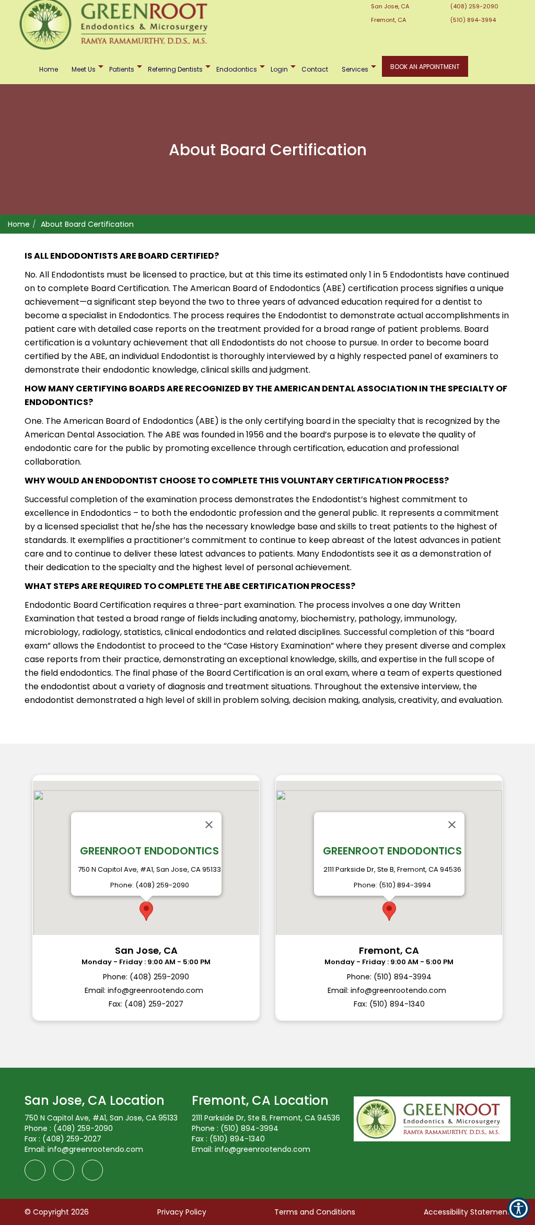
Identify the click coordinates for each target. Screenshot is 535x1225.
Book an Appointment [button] (425, 66)
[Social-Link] (223, 5)
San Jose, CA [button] (389, 6)
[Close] (209, 824)
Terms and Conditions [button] (314, 1212)
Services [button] (355, 69)
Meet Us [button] (84, 69)
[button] (146, 898)
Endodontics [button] (236, 69)
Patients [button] (121, 69)
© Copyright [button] (57, 1212)
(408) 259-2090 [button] (473, 6)
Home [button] (48, 69)
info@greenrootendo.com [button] (95, 1149)
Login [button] (279, 69)
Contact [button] (314, 69)
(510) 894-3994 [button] (472, 20)
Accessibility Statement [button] (467, 1212)
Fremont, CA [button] (387, 20)
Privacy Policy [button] (181, 1212)
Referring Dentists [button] (175, 69)
